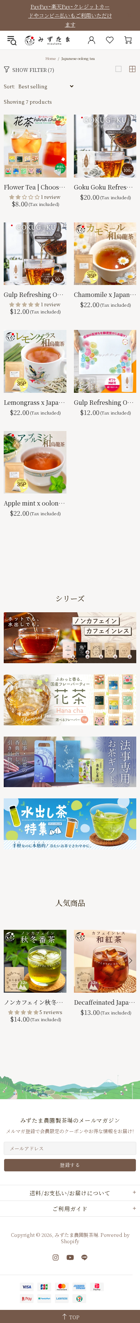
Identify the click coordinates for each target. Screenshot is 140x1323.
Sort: (9, 86)
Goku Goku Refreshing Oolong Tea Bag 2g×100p (105, 187)
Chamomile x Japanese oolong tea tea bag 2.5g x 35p (105, 294)
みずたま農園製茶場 (48, 40)
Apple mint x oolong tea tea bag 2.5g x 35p (35, 503)
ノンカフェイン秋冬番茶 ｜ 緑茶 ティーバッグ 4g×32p (35, 1002)
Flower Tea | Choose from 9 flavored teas (35, 187)
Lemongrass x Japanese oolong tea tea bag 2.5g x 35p (35, 402)
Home (51, 58)
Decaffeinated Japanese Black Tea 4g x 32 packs (105, 1002)
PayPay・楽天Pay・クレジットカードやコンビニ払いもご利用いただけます (70, 15)
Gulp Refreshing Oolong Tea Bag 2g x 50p (35, 294)
